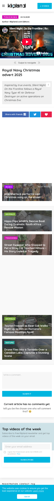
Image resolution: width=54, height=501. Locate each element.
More (18, 454)
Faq (33, 484)
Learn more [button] (38, 491)
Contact (24, 484)
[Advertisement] (27, 151)
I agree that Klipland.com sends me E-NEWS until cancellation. (24, 453)
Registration (10, 484)
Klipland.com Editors (19, 21)
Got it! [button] (27, 496)
